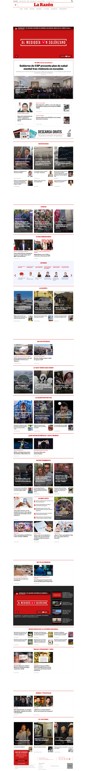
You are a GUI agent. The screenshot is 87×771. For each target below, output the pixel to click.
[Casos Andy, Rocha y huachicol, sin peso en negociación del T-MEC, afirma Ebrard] (23, 250)
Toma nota (36, 663)
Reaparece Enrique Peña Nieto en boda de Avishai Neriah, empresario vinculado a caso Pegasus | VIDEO (20, 182)
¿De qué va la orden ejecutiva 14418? (56, 279)
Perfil (36, 473)
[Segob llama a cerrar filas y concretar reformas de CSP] (43, 250)
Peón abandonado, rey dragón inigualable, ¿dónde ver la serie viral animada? (23, 711)
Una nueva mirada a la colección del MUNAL (42, 739)
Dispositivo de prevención (20, 218)
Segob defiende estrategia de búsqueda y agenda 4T (60, 181)
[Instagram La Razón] (65, 759)
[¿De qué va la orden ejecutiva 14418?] (56, 274)
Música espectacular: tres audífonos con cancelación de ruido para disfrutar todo (20, 317)
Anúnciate (40, 766)
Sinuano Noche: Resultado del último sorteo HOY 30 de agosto (44, 514)
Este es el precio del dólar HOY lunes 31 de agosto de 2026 (63, 163)
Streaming (16, 707)
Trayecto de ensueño (59, 304)
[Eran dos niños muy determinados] (43, 448)
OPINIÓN (43, 263)
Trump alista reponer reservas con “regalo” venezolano (40, 172)
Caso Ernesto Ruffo (33, 1)
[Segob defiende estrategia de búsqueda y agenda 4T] (70, 183)
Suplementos (54, 8)
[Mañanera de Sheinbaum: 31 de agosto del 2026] (30, 174)
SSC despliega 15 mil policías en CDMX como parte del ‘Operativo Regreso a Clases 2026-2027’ (22, 225)
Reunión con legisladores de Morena (21, 251)
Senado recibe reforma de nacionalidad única (40, 181)
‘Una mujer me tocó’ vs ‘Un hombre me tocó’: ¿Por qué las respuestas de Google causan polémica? (22, 513)
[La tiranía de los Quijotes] (30, 749)
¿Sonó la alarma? (38, 158)
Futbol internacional (39, 412)
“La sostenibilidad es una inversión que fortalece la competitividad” (23, 307)
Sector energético (19, 84)
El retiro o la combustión (63, 740)
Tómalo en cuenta (17, 663)
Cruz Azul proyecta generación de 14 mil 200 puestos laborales (43, 580)
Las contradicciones (30, 278)
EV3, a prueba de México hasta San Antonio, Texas (43, 308)
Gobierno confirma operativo (23, 113)
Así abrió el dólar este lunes (61, 158)
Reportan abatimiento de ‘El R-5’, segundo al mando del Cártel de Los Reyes (25, 118)
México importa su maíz (38, 278)
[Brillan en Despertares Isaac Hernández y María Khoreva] (23, 448)
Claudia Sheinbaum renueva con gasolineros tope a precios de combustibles (23, 90)
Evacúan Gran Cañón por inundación (21, 579)
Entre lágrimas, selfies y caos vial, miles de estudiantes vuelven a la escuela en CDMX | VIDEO (48, 106)
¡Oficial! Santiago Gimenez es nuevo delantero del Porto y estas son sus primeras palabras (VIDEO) (23, 415)
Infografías (39, 8)
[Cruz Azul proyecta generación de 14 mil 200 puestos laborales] (43, 575)
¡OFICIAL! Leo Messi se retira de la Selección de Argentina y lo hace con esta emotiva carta (20, 427)
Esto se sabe (37, 381)
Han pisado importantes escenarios (41, 450)
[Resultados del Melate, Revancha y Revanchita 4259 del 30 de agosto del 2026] (70, 635)
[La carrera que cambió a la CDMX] (48, 274)
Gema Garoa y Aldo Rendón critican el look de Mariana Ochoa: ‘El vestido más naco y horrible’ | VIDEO (63, 478)
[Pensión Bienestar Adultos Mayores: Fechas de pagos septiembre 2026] (23, 662)
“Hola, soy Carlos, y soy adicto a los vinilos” (61, 747)
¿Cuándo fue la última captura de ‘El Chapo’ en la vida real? (63, 387)
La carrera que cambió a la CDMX (47, 278)
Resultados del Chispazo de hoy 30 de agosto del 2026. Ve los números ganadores (41, 633)
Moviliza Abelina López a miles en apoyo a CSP (43, 358)
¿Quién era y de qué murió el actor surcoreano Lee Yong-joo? (43, 710)
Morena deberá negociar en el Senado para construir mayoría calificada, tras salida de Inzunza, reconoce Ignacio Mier (60, 174)
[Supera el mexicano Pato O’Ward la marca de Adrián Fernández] (50, 428)
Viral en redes (58, 508)
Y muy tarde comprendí (22, 740)
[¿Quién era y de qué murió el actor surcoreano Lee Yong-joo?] (43, 706)
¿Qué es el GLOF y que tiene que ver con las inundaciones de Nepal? (22, 387)
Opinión (26, 8)
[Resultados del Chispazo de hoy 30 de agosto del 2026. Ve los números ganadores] (50, 635)
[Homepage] (43, 5)
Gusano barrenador (22, 1)
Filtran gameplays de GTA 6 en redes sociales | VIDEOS (23, 535)
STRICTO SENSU (56, 267)
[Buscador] (72, 1)
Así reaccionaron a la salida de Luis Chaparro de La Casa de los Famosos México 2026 (20, 489)
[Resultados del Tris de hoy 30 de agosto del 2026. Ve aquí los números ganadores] (30, 635)
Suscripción (41, 767)
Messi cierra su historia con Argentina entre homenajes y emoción (42, 417)
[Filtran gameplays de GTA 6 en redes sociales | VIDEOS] (23, 531)
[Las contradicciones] (30, 274)
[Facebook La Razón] (60, 759)
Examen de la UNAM (40, 1)
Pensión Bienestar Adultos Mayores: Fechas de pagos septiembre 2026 (44, 517)
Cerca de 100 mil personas (39, 356)
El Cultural (46, 8)
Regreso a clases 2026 (40, 102)
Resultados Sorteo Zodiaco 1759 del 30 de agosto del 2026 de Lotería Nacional (40, 641)
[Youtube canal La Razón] (69, 759)
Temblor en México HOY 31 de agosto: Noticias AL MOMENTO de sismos (43, 163)
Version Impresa (63, 8)
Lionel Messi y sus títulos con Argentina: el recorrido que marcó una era (63, 416)
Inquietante (17, 475)
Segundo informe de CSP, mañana (65, 278)
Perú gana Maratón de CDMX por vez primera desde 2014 (60, 426)
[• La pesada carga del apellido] (21, 274)
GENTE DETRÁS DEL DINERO (47, 268)
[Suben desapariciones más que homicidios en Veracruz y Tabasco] (23, 354)
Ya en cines (36, 707)
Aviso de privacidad (21, 763)
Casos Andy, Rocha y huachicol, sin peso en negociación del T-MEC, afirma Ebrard (23, 255)
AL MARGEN (38, 735)
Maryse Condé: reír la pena (40, 747)
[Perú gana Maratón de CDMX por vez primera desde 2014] (70, 428)
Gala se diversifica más (18, 450)
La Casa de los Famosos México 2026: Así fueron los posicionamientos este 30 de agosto (40, 490)
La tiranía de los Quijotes (19, 747)
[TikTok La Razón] (67, 759)
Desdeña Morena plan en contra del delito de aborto (63, 226)
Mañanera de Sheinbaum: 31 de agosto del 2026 (20, 172)
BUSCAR (70, 765)
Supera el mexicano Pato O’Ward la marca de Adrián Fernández (40, 426)
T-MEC (28, 1)
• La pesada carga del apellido (21, 278)
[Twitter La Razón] (62, 759)
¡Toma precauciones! (39, 218)
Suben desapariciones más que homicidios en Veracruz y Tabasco (23, 359)
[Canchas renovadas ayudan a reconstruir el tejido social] (70, 318)
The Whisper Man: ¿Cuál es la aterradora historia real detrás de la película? (23, 480)
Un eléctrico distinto (39, 304)
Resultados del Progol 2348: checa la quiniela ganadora (60, 640)
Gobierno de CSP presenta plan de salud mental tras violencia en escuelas (44, 67)
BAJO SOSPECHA (39, 267)
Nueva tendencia (17, 508)
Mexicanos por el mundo (20, 409)
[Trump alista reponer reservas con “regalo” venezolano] (50, 174)
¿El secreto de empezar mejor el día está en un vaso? (40, 316)
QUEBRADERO (30, 267)
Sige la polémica (58, 472)
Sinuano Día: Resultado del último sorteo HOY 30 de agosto (43, 505)
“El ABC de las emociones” (43, 63)
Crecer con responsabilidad (21, 303)
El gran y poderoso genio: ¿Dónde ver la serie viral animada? (44, 501)
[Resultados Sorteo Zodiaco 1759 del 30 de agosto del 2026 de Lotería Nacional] (50, 642)
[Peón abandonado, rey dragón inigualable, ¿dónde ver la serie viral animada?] (23, 706)
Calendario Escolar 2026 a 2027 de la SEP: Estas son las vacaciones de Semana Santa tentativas (42, 668)
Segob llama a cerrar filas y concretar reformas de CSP (42, 255)
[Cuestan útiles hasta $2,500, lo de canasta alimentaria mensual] (66, 123)
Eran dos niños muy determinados (39, 452)
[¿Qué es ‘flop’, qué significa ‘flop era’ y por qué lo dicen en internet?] (63, 531)
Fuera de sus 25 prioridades (61, 221)
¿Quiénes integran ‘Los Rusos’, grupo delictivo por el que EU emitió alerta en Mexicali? (43, 386)
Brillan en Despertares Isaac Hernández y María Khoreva (22, 452)
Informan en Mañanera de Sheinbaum (23, 158)
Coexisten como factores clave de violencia (22, 356)
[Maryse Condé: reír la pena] (50, 749)
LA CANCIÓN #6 (58, 737)
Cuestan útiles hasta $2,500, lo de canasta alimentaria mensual (48, 118)
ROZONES (20, 267)
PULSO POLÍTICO (65, 267)
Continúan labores (19, 382)
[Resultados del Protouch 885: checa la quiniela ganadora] (30, 642)
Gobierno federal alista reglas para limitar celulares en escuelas (22, 163)
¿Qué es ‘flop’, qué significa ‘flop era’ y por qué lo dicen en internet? (63, 536)
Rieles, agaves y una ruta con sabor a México (63, 308)
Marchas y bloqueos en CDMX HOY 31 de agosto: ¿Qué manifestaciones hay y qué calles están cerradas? (43, 225)
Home (21, 8)
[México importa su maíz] (39, 274)
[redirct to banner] (43, 133)
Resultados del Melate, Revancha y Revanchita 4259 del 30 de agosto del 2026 (60, 633)
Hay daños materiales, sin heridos (20, 576)
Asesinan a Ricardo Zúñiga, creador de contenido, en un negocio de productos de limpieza (60, 490)
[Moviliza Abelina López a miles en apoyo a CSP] (43, 354)
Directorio (40, 764)
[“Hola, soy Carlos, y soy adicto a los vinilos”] (70, 749)
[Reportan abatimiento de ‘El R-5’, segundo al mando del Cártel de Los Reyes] (25, 112)
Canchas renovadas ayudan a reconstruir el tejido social (60, 316)
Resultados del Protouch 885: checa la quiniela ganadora (20, 640)
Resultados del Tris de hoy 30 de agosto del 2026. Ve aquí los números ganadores (44, 509)
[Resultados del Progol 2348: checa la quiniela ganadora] (70, 642)
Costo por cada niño (40, 115)
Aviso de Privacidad (42, 769)
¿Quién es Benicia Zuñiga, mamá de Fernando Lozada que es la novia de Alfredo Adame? (43, 479)
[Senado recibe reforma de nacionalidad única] (50, 183)
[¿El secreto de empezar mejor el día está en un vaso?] (50, 318)
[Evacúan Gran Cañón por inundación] (23, 575)
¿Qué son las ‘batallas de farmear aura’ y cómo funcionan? (63, 513)
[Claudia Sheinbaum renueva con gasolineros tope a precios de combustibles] (43, 98)
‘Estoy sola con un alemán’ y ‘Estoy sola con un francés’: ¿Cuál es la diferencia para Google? (42, 537)
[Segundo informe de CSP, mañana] (65, 274)
